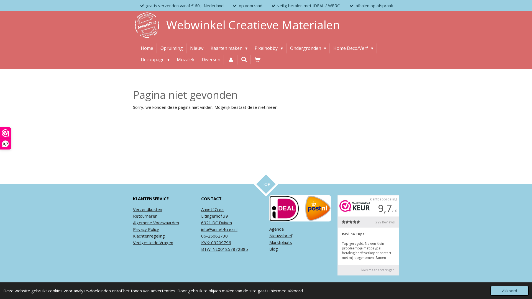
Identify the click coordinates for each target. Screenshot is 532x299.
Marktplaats (280, 242)
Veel (137, 242)
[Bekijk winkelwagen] (257, 60)
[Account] (230, 60)
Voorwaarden (165, 222)
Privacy (140, 229)
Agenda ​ (277, 229)
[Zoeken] (244, 59)
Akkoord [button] (509, 290)
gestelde (149, 242)
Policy (153, 229)
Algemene (142, 222)
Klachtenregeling (149, 236)
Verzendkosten (147, 209)
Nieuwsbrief (280, 235)
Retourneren (145, 216)
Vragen (165, 242)
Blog (273, 249)
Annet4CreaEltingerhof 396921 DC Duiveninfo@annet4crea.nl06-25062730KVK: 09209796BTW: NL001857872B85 (224, 229)
